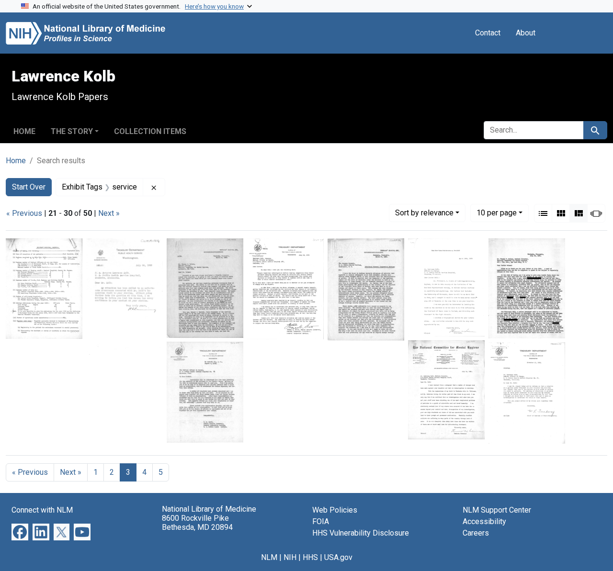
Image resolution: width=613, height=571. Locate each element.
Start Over (28, 186)
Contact (487, 32)
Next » (109, 213)
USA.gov (338, 557)
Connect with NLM (42, 510)
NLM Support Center (497, 510)
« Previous (24, 213)
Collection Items (150, 131)
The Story (72, 131)
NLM (269, 557)
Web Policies (334, 510)
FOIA (320, 521)
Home (24, 131)
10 (497, 212)
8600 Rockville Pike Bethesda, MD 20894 (197, 523)
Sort (424, 212)
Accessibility (484, 521)
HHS (310, 557)
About (525, 32)
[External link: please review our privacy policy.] (19, 531)
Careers (476, 532)
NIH (290, 557)
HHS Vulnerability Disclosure (360, 532)
